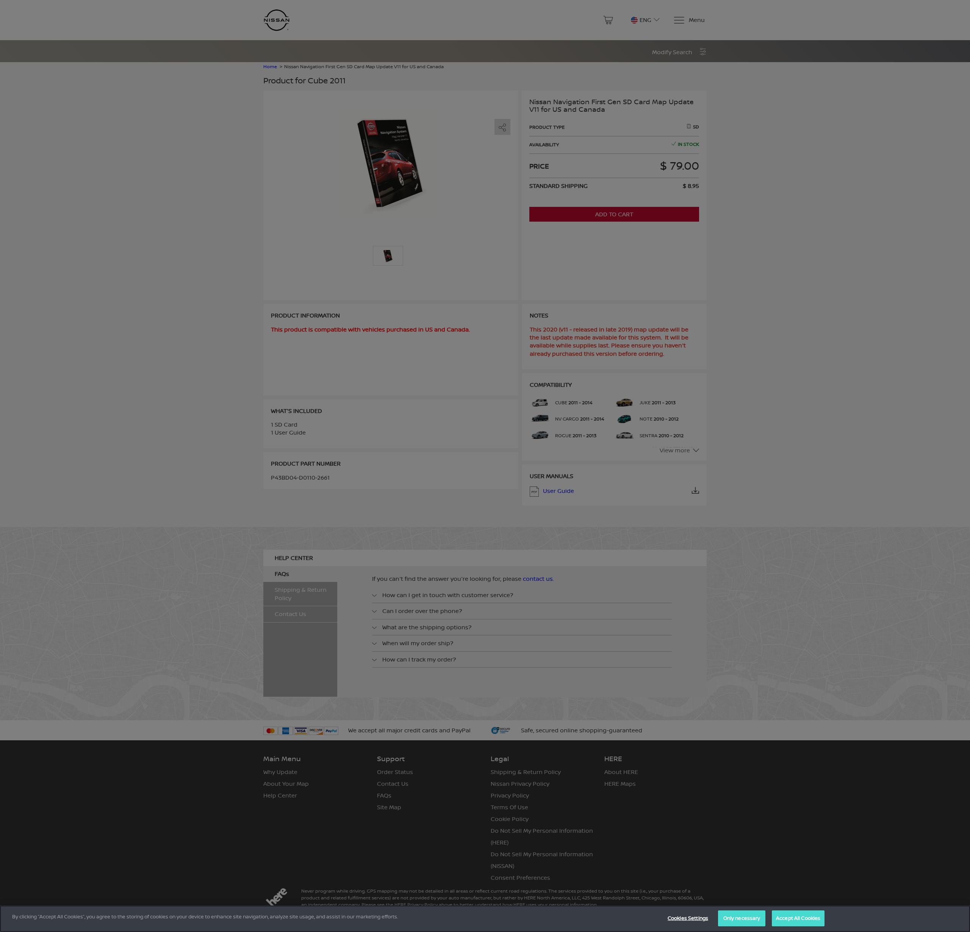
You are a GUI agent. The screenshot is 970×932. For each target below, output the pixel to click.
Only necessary (741, 918)
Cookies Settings (688, 918)
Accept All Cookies (798, 918)
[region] (485, 918)
